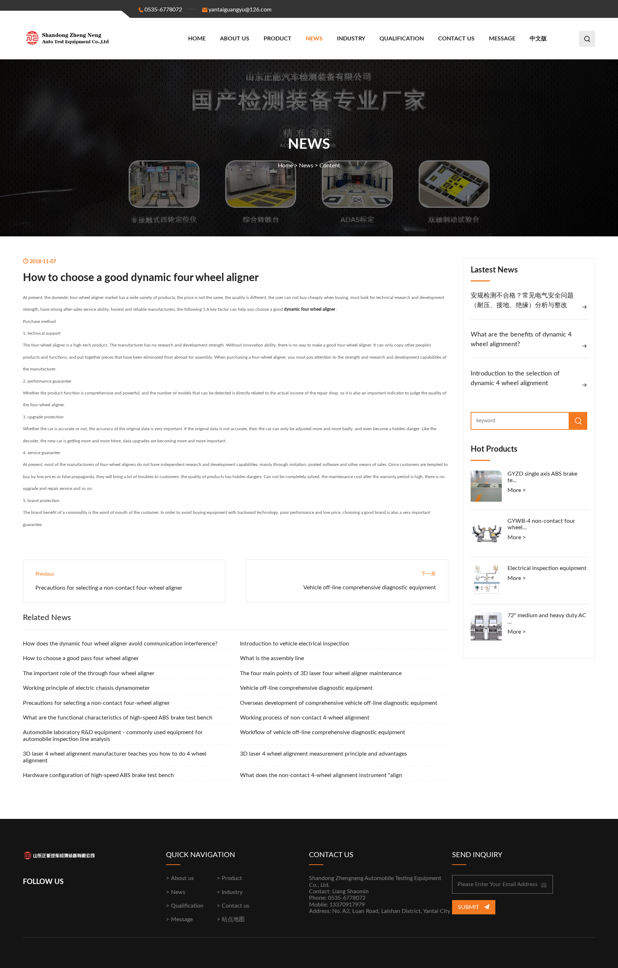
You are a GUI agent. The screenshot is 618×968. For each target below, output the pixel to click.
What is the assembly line (272, 658)
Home (197, 38)
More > (516, 490)
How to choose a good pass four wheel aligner (81, 658)
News (314, 38)
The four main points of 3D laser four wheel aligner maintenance (321, 673)
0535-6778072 (163, 10)
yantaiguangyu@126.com (240, 10)
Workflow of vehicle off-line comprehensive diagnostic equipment (322, 732)
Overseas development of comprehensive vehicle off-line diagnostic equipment (338, 703)
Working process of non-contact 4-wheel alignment (304, 718)
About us (234, 38)
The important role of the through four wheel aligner (88, 673)
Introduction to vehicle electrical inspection (294, 644)
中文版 (538, 38)
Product (277, 38)
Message (502, 38)
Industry (351, 38)
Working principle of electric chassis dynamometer (86, 688)
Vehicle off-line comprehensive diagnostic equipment (369, 587)
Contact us (456, 38)
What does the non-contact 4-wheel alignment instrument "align (321, 775)
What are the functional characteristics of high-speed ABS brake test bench (117, 718)
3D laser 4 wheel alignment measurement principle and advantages (323, 754)
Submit (469, 907)
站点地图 (233, 919)
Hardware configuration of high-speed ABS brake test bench (98, 775)
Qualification (401, 38)
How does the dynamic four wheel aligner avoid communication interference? (120, 644)
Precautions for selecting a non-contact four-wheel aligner (108, 588)
